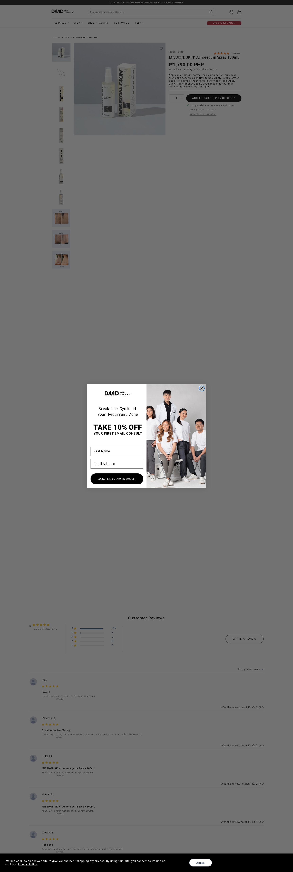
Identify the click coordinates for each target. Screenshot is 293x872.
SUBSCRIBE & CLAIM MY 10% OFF (116, 479)
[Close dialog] (201, 388)
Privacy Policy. (27, 864)
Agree (200, 862)
